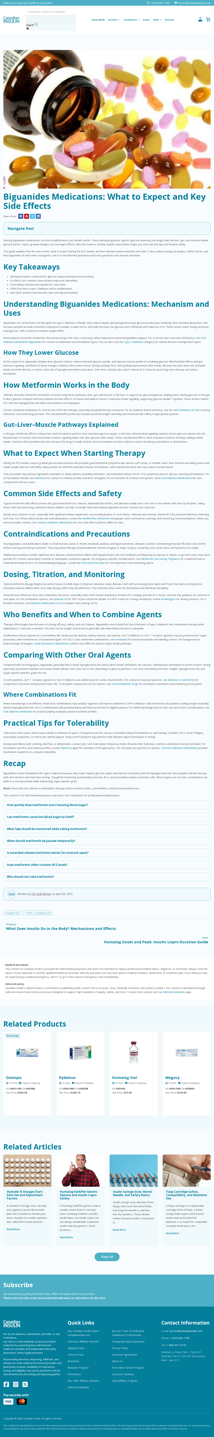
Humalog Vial (124, 1077)
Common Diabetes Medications (55, 522)
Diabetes (12, 913)
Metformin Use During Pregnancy (160, 558)
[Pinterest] (26, 216)
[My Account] (200, 19)
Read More (13, 1229)
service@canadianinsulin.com (186, 1331)
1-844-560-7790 (179, 1338)
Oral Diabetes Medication (18, 711)
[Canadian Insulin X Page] (25, 1384)
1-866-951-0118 (176, 1345)
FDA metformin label (93, 562)
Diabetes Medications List (46, 603)
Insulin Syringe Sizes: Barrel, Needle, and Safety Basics (132, 1193)
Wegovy (172, 1077)
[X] (32, 216)
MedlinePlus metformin (96, 518)
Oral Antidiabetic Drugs (125, 683)
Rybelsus (67, 1077)
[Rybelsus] (81, 1053)
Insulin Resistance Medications (51, 643)
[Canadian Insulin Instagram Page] (16, 1384)
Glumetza (40, 478)
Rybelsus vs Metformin (181, 679)
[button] (107, 228)
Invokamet (121, 639)
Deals (146, 19)
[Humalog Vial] (134, 1053)
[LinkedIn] (38, 216)
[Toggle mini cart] (208, 19)
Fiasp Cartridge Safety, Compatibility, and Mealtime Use (186, 1195)
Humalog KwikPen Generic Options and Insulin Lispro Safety (79, 1195)
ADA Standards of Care (186, 410)
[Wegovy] (187, 1053)
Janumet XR (60, 599)
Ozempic (14, 1077)
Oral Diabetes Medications (176, 478)
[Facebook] (20, 216)
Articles (169, 19)
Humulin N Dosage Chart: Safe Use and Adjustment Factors (25, 1195)
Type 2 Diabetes (133, 341)
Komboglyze (168, 599)
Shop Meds (98, 19)
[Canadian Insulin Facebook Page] (6, 1384)
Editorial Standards (174, 992)
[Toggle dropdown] (119, 20)
